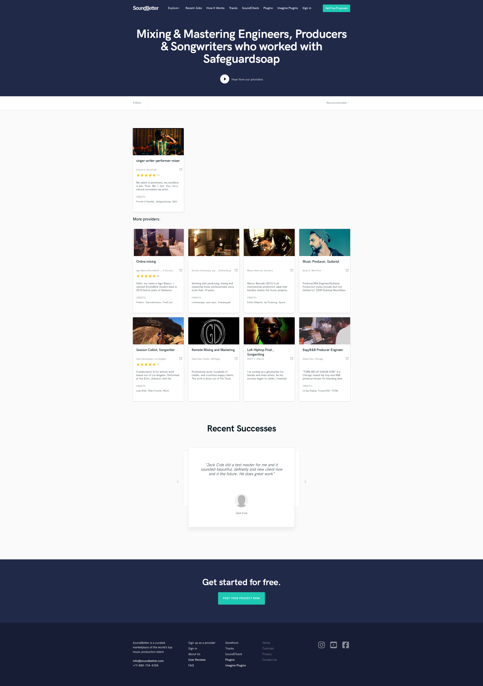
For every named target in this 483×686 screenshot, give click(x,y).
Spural (282, 302)
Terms (266, 643)
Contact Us (269, 660)
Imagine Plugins (287, 8)
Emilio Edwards (254, 302)
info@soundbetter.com (148, 661)
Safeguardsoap (163, 201)
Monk (166, 390)
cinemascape (198, 302)
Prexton (140, 302)
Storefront (231, 643)
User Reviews (197, 660)
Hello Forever (155, 390)
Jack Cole (241, 513)
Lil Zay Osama (309, 390)
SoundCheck (250, 8)
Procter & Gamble (145, 201)
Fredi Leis (167, 302)
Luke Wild (141, 390)
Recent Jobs (193, 8)
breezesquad (224, 302)
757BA (334, 390)
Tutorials (268, 648)
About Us (194, 654)
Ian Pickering (270, 302)
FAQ (191, 665)
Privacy (267, 654)
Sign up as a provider (201, 643)
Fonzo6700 (324, 390)
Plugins (268, 8)
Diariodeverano (153, 302)
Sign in (306, 8)
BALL (175, 201)
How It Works (215, 8)
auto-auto (211, 302)
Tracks (233, 8)
